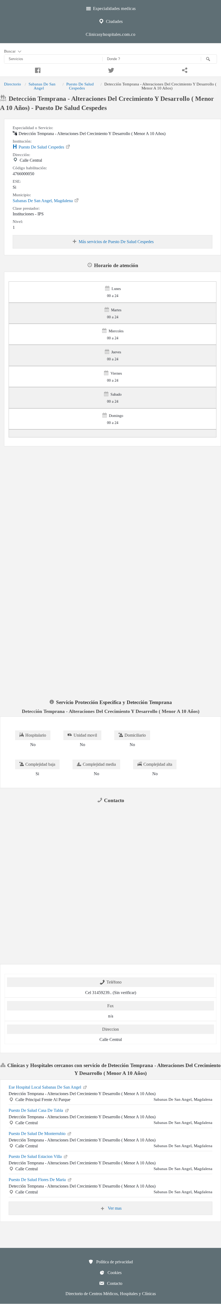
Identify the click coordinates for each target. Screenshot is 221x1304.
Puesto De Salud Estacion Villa (36, 1156)
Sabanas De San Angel (42, 86)
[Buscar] (209, 59)
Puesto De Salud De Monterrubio (38, 1133)
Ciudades (114, 21)
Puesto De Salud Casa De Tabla (36, 1110)
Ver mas (114, 1208)
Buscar (10, 51)
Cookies (114, 1272)
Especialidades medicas (114, 8)
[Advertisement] (110, 486)
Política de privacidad (114, 1262)
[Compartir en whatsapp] (184, 69)
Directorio (12, 84)
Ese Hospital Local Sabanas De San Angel (45, 1087)
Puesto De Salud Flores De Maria (38, 1179)
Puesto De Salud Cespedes (80, 86)
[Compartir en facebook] (37, 69)
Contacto (114, 1283)
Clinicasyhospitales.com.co (110, 34)
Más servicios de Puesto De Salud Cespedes (116, 241)
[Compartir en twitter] (110, 69)
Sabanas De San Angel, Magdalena (43, 200)
